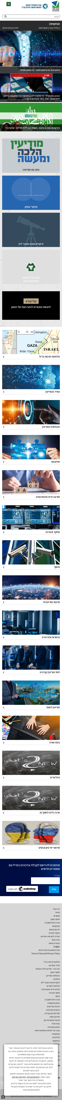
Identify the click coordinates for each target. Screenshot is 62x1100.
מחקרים (57, 915)
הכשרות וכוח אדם (53, 1009)
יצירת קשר (56, 939)
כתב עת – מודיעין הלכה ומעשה (48, 968)
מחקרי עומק (55, 972)
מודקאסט (56, 926)
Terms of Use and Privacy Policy (45, 953)
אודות (57, 912)
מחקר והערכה (54, 992)
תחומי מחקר (55, 919)
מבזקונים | (54, 23)
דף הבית (56, 909)
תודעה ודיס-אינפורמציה (50, 989)
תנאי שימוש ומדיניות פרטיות (49, 950)
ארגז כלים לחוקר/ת (52, 922)
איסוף (57, 996)
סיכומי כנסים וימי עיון (52, 1020)
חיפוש (56, 16)
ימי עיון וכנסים (54, 929)
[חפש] (5, 17)
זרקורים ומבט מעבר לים (50, 982)
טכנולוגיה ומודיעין (53, 975)
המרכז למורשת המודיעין (50, 936)
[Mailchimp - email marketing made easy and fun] (22, 888)
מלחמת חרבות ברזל (52, 962)
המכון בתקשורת (53, 1003)
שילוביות (56, 979)
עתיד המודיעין (54, 965)
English (56, 946)
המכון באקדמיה (54, 1027)
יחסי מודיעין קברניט (52, 1013)
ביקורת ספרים (54, 933)
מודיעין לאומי (55, 1016)
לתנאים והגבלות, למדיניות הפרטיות (26, 1077)
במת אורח (56, 1023)
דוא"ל (56, 875)
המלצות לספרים (53, 986)
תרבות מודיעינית (53, 1006)
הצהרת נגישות (54, 943)
